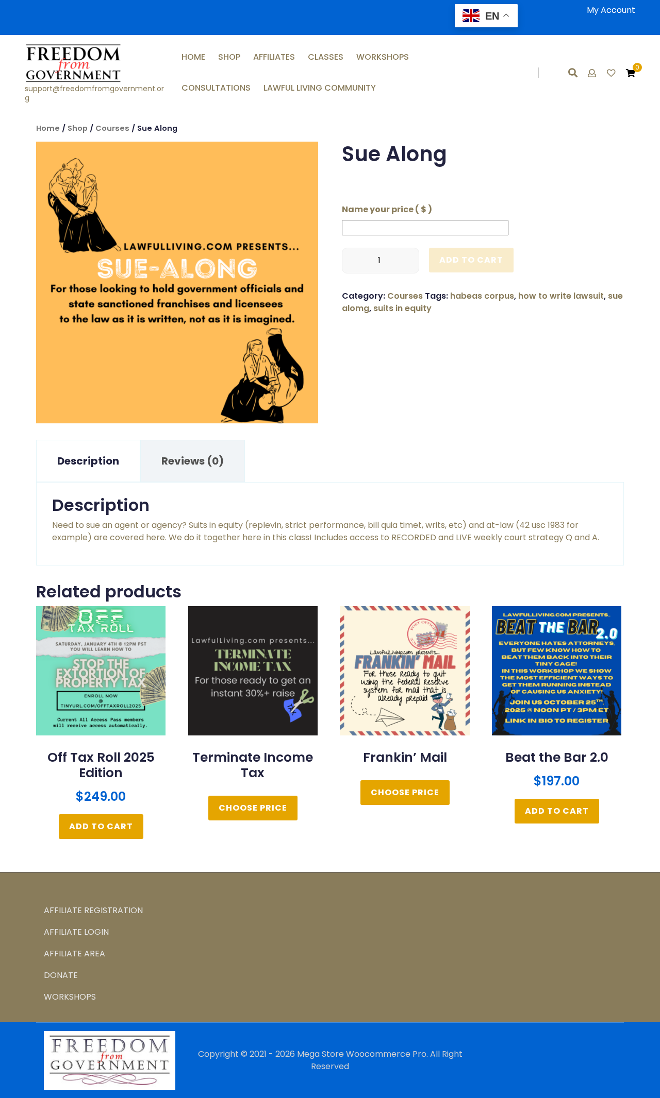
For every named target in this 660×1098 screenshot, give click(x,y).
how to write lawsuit (561, 296)
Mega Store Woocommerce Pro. (362, 1054)
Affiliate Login (76, 932)
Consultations (216, 88)
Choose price (253, 808)
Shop (229, 57)
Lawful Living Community (319, 88)
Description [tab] (88, 461)
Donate (61, 975)
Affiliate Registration (93, 910)
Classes (325, 57)
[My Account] (593, 73)
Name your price (387, 209)
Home (193, 57)
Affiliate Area (74, 953)
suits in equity (402, 308)
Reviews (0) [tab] (192, 461)
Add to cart (471, 260)
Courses (112, 128)
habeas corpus (482, 296)
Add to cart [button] (101, 826)
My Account (611, 10)
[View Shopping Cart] (630, 73)
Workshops (382, 57)
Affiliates (274, 57)
